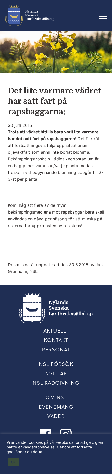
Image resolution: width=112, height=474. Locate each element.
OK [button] (13, 462)
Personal (56, 349)
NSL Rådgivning (56, 382)
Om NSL (56, 397)
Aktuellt (56, 330)
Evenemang (56, 406)
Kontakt (56, 340)
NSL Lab (56, 373)
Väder (56, 416)
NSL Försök (56, 364)
